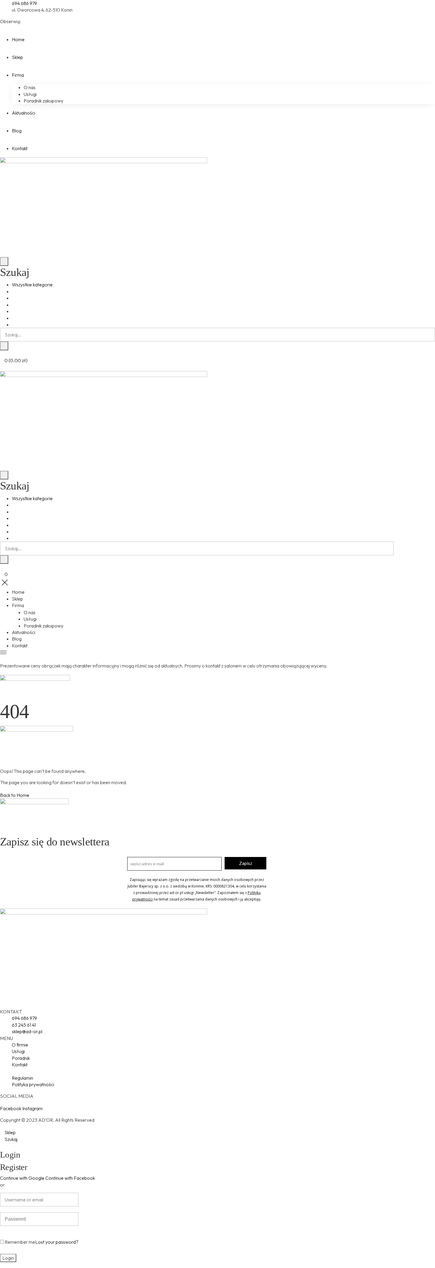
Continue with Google (22, 1178)
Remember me (19, 1242)
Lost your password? (56, 1242)
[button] (14, 795)
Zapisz (245, 863)
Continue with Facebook (70, 1178)
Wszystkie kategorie (32, 285)
